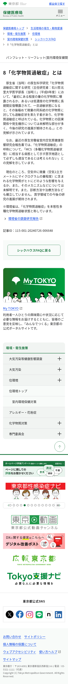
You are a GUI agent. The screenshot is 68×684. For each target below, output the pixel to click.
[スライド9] (39, 505)
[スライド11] (46, 505)
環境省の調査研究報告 (23, 218)
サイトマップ (12, 659)
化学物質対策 (18, 423)
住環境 (13, 380)
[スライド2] (14, 505)
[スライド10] (43, 505)
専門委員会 (16, 434)
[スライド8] (35, 505)
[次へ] (59, 505)
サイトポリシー (35, 636)
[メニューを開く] (60, 13)
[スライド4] (21, 505)
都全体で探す (57, 3)
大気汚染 (15, 369)
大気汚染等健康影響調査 (25, 358)
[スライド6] (28, 505)
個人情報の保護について (19, 644)
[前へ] (8, 505)
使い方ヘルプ (48, 651)
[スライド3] (17, 505)
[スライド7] (32, 505)
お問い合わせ (12, 636)
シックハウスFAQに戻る (34, 250)
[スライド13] (53, 505)
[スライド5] (25, 505)
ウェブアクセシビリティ (19, 651)
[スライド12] (50, 505)
